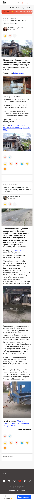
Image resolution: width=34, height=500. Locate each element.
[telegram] (9, 481)
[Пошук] (27, 3)
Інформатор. (18, 73)
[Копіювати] (15, 36)
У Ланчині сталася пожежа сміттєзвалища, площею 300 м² (16, 127)
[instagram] (30, 481)
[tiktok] (25, 481)
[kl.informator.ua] (4, 2)
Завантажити (23, 497)
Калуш (23, 490)
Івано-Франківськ (14, 490)
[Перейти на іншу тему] (22, 3)
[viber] (14, 481)
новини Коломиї (8, 456)
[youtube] (20, 481)
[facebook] (4, 481)
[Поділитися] (10, 36)
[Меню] (31, 3)
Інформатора (18, 250)
